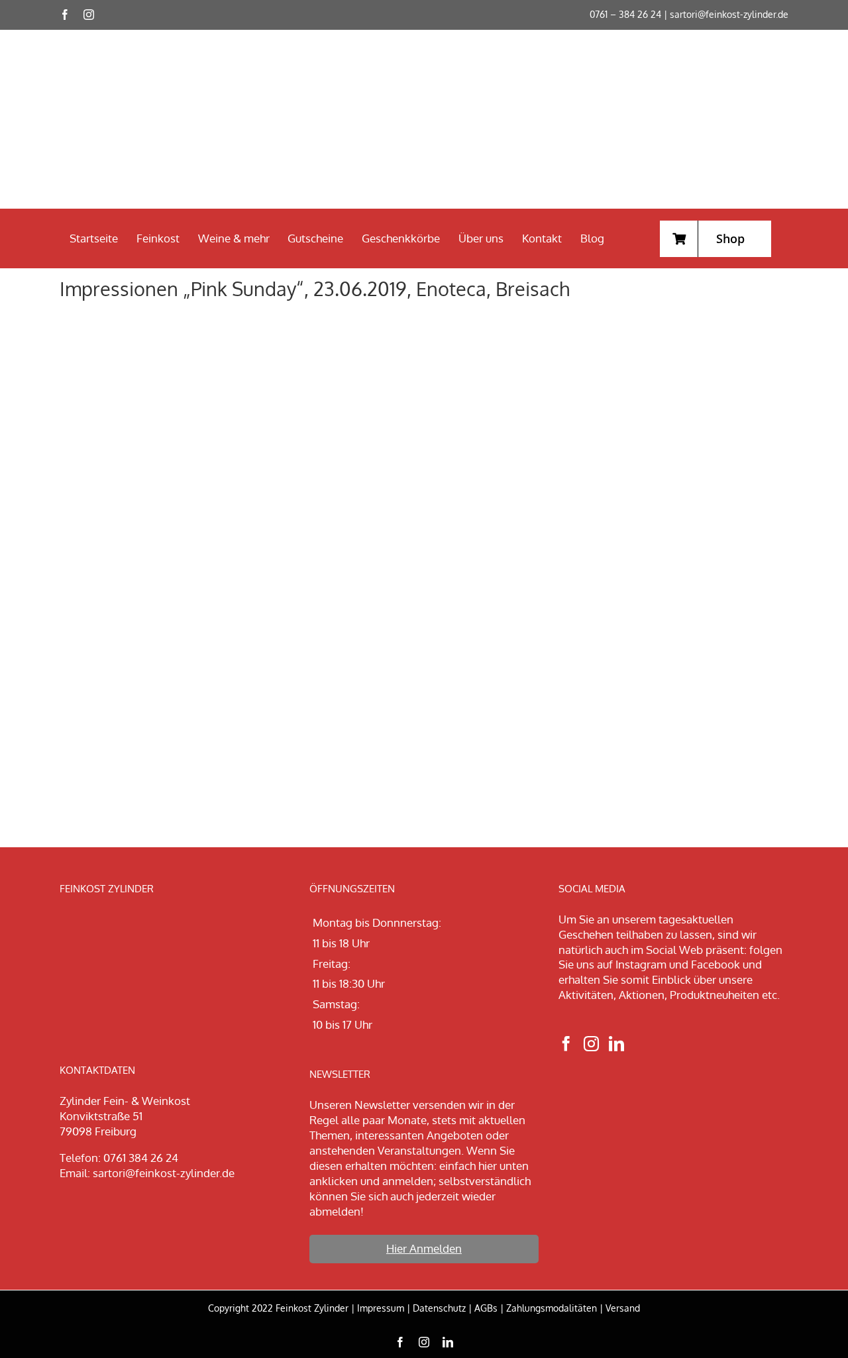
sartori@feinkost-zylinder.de (729, 14)
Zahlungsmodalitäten (551, 1308)
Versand (623, 1308)
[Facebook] (566, 1043)
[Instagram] (591, 1043)
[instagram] (88, 14)
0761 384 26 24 (140, 1158)
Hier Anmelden (424, 1248)
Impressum (380, 1308)
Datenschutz (439, 1308)
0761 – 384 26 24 (625, 14)
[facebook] (65, 14)
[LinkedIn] (616, 1043)
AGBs (486, 1308)
